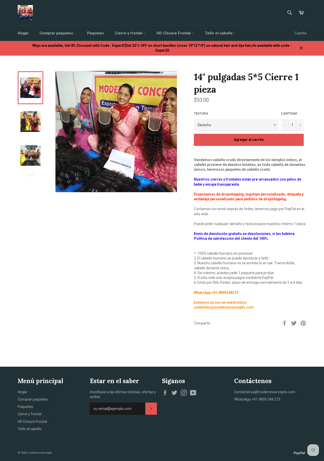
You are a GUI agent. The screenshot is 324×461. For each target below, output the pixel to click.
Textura (201, 113)
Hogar (23, 33)
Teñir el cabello (219, 33)
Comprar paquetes (56, 33)
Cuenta (300, 33)
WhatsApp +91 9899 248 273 (257, 399)
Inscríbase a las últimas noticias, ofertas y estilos (123, 394)
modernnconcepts (40, 452)
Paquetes (95, 33)
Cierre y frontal (129, 33)
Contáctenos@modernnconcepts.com (264, 392)
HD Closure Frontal (174, 33)
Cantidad (289, 113)
